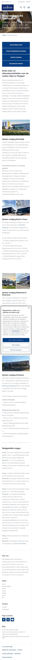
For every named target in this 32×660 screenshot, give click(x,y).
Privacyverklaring (7, 657)
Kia (3, 597)
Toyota (4, 588)
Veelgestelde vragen (16, 63)
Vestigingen (5, 609)
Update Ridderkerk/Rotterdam (16, 51)
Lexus (3, 584)
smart (3, 595)
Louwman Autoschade (19, 543)
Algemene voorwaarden (9, 650)
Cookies (19, 650)
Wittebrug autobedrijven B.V (10, 386)
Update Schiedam (16, 57)
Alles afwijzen (16, 345)
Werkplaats (21, 2)
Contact (4, 607)
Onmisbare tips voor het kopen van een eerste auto (15, 637)
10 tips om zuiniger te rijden (10, 630)
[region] (16, 330)
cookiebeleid (15, 331)
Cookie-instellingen (16, 350)
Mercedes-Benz (6, 586)
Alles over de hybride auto (10, 634)
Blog (3, 626)
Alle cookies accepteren (16, 340)
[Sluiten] (29, 308)
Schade (28, 2)
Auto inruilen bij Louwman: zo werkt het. (13, 632)
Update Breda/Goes (16, 45)
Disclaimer (18, 653)
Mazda (4, 593)
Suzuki (4, 591)
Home (4, 35)
